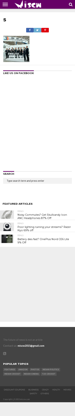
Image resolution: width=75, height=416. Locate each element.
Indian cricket (12, 374)
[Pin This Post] (45, 29)
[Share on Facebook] (30, 29)
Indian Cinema (31, 374)
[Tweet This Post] (37, 29)
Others (45, 393)
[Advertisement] (37, 124)
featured (9, 369)
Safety (33, 393)
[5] (16, 61)
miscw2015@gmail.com (31, 345)
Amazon (22, 369)
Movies (67, 389)
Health (56, 389)
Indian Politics (51, 369)
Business (33, 389)
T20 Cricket (48, 374)
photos (35, 369)
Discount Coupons (14, 389)
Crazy (45, 389)
